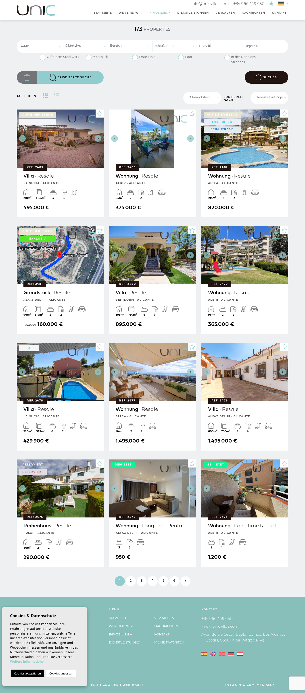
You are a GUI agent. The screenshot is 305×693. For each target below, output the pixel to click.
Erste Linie (147, 57)
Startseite (103, 12)
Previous (21, 139)
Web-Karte (133, 685)
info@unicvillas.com (210, 4)
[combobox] (41, 46)
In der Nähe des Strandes (243, 60)
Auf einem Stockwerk (62, 57)
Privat (92, 685)
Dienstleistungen (193, 12)
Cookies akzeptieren (27, 673)
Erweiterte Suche (75, 77)
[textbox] (42, 46)
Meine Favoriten (169, 642)
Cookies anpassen (61, 673)
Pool (188, 57)
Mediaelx (266, 685)
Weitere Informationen (28, 661)
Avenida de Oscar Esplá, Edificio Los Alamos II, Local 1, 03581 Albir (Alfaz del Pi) (243, 638)
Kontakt (279, 12)
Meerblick (100, 57)
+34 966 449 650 (249, 4)
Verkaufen (225, 12)
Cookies (111, 685)
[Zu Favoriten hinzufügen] (100, 114)
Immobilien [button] (158, 12)
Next (99, 139)
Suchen (270, 77)
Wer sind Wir (130, 12)
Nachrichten (253, 12)
